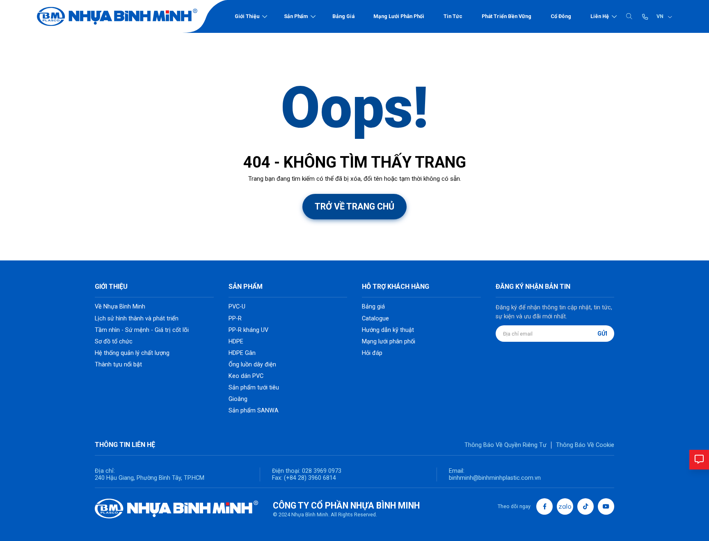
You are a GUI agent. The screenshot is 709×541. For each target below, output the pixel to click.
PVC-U (237, 306)
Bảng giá (343, 16)
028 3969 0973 (320, 470)
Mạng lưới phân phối (398, 16)
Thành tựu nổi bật (118, 364)
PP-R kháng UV (248, 330)
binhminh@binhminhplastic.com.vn (495, 477)
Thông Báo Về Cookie (585, 445)
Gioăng (238, 399)
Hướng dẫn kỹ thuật (388, 330)
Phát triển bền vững (506, 16)
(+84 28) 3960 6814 (310, 477)
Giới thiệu (247, 16)
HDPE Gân (242, 353)
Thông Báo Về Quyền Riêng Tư (505, 445)
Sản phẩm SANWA (254, 410)
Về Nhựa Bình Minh (120, 306)
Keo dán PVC (246, 376)
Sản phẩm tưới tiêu (254, 387)
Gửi (602, 333)
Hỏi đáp (372, 353)
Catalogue (375, 318)
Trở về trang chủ (354, 206)
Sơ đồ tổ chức (114, 341)
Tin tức (453, 16)
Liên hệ (599, 16)
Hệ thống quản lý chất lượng (132, 353)
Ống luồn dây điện (252, 364)
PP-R (235, 318)
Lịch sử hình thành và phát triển (136, 318)
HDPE (236, 341)
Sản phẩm (296, 16)
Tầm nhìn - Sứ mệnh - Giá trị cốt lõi (142, 330)
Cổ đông (561, 16)
